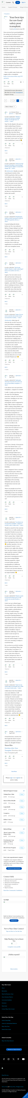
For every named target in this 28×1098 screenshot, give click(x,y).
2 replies (6, 369)
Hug (12, 83)
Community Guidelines (7, 1000)
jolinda (17, 29)
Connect (8, 2)
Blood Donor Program (10, 847)
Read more (14, 920)
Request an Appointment (14, 1049)
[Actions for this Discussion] (23, 82)
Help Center (4, 1006)
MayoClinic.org (5, 1075)
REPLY (6, 150)
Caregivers (6, 813)
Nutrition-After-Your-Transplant (13, 750)
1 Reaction (7, 506)
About (3, 988)
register (18, 778)
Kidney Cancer (8, 819)
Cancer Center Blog (6, 1020)
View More (14, 771)
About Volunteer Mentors (7, 997)
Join (18, 2)
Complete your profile (14, 947)
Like (4, 83)
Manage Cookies (19, 1086)
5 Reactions (7, 298)
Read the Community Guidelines (13, 890)
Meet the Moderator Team (7, 994)
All (23, 790)
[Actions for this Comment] (22, 144)
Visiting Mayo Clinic (9, 794)
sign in (12, 778)
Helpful (8, 83)
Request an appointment (14, 868)
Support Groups (12, 7)
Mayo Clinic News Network (8, 1040)
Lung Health (7, 807)
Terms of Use (4, 1086)
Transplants (7, 13)
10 (21, 100)
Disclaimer (4, 1003)
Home (3, 7)
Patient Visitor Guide (6, 1029)
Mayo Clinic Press (5, 1026)
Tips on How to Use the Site (14, 931)
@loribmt (11, 113)
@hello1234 (18, 159)
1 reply (6, 153)
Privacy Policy (13, 1086)
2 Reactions (6, 86)
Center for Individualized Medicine (9, 1023)
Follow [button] (21, 794)
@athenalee (9, 171)
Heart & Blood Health (9, 800)
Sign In (23, 2)
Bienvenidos (14, 969)
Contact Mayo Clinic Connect (8, 1009)
